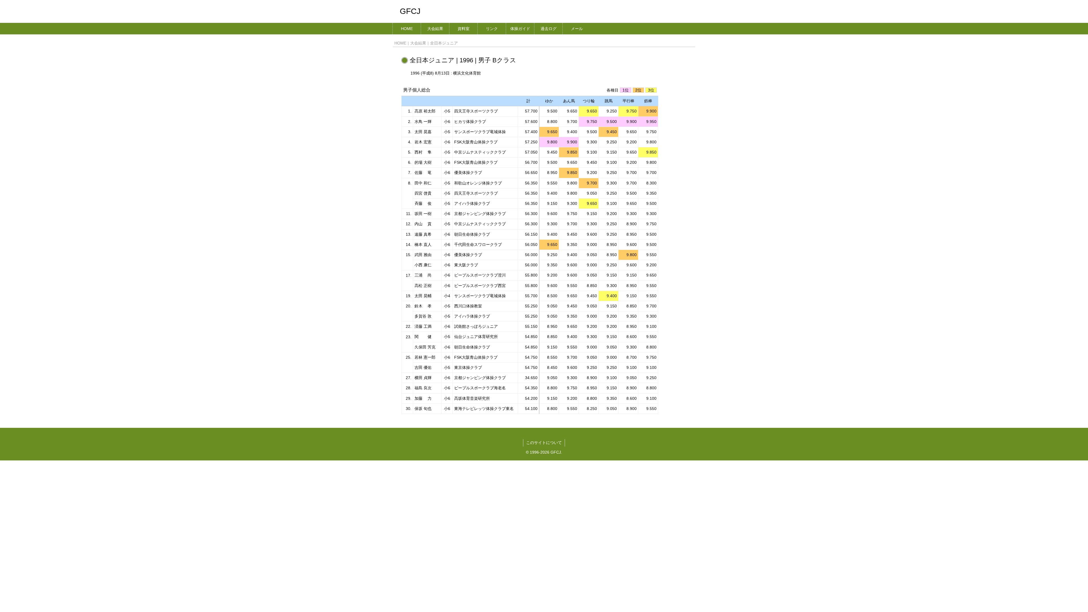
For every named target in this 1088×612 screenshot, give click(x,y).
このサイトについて (544, 442)
